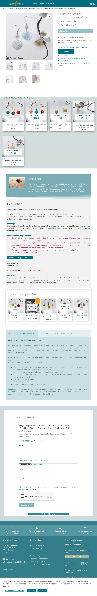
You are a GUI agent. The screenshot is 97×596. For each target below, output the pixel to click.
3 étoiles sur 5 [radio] (37, 441)
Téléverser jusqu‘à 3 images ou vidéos (34, 460)
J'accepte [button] (42, 591)
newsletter (12, 394)
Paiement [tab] (45, 333)
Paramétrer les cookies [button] (14, 590)
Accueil (35, 3)
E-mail (22, 478)
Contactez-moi (13, 389)
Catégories (12, 8)
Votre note (24, 441)
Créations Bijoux (21, 8)
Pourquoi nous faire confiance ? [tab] (22, 333)
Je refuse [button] (31, 591)
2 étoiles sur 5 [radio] (34, 441)
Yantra (60, 65)
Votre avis (24, 445)
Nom (21, 469)
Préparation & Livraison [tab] (64, 333)
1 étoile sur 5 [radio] (32, 441)
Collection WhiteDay (83, 63)
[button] (49, 17)
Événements (50, 3)
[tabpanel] (48, 368)
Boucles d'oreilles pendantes (76, 58)
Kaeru (42, 3)
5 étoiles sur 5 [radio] (42, 441)
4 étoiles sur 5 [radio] (39, 441)
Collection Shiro (70, 63)
